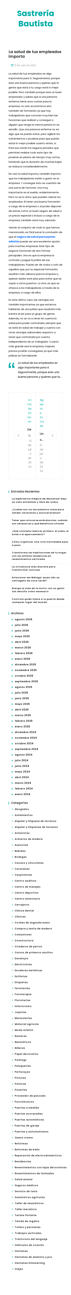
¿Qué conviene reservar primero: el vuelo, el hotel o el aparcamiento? (40, 532)
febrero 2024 (24, 788)
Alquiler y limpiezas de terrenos (36, 827)
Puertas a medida (27, 1107)
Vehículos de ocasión (29, 1245)
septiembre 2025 (26, 681)
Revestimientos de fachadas (34, 1173)
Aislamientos (24, 815)
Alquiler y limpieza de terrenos (35, 821)
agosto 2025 (23, 687)
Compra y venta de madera (33, 928)
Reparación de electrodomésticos (38, 1155)
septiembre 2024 (26, 749)
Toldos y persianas (28, 1227)
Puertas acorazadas (29, 1113)
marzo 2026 (23, 647)
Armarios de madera (29, 839)
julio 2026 (21, 625)
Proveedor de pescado (30, 1095)
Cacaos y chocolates (29, 863)
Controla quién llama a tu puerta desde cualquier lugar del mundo (38, 600)
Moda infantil (24, 1030)
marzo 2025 (23, 715)
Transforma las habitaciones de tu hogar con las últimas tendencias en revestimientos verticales (39, 556)
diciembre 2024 (25, 732)
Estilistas (21, 976)
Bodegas (21, 857)
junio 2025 (22, 698)
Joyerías (20, 1012)
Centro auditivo (25, 880)
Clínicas (20, 916)
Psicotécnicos (24, 1101)
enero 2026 (22, 659)
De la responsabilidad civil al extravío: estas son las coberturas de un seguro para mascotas (29, 432)
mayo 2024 (22, 771)
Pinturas (20, 1083)
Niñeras (20, 1048)
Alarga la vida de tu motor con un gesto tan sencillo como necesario (38, 590)
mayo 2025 (22, 704)
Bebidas (20, 851)
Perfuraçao (22, 1072)
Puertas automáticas (29, 1119)
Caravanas (22, 869)
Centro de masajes (28, 886)
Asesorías (21, 845)
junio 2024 (22, 766)
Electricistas (23, 964)
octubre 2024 (24, 743)
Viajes (19, 1269)
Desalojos (21, 958)
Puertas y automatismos (32, 1131)
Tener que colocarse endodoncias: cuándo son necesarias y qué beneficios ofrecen (40, 522)
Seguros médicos (26, 1185)
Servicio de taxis (26, 1191)
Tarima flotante (26, 1215)
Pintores (20, 1078)
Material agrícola (27, 1024)
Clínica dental (24, 910)
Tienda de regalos (27, 1221)
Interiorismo (23, 1006)
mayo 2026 (22, 636)
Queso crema (24, 1137)
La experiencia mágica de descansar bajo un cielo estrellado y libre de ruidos (39, 500)
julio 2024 (21, 760)
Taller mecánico (26, 1209)
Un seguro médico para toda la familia (42, 437)
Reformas (21, 1143)
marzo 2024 (23, 783)
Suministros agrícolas (30, 1197)
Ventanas (21, 1251)
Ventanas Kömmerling (30, 1263)
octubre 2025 (24, 675)
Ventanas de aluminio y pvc (33, 1257)
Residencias (23, 1161)
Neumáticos (23, 1042)
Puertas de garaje (27, 1125)
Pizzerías (21, 1089)
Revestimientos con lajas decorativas (41, 1167)
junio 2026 (22, 630)
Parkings (21, 1060)
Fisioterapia (23, 994)
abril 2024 (22, 777)
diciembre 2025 (25, 664)
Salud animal (24, 1179)
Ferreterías (22, 988)
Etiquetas (21, 982)
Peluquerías (23, 1066)
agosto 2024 (24, 754)
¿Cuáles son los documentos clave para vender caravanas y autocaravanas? (38, 511)
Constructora (24, 940)
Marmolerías (23, 1018)
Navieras (21, 1036)
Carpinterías (23, 874)
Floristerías (23, 1000)
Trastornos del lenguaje (31, 1239)
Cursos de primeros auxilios (34, 952)
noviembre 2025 (26, 670)
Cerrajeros (22, 904)
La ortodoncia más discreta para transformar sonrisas (33, 568)
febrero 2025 (24, 721)
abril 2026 (22, 642)
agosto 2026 (23, 619)
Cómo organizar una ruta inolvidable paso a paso (40, 543)
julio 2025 (21, 692)
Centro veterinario (27, 898)
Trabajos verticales (28, 1233)
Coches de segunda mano (32, 922)
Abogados (22, 809)
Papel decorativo (26, 1054)
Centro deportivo (27, 892)
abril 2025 (22, 709)
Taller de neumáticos (29, 1203)
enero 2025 (22, 726)
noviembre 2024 (26, 737)
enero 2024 (22, 794)
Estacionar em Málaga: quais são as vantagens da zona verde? (36, 579)
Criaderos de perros (28, 946)
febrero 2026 (24, 653)
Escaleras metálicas (28, 970)
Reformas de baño (27, 1149)
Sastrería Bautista (35, 18)
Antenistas (22, 833)
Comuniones (23, 934)
